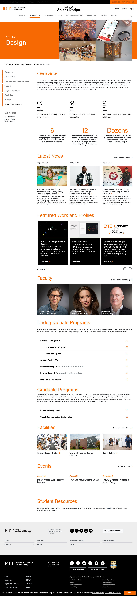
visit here (53, 510)
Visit (123, 2)
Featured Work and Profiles (17, 81)
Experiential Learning (53, 15)
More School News (122, 158)
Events (8, 99)
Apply (128, 2)
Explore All (42, 269)
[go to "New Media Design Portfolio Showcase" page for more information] (53, 229)
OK (129, 592)
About (7, 576)
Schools (36, 64)
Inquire (40, 110)
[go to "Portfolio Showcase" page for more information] (85, 229)
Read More (53, 261)
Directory (124, 9)
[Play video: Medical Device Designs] (116, 229)
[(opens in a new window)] (72, 531)
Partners (58, 2)
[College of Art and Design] (18, 531)
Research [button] (91, 15)
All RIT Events (124, 466)
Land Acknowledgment (76, 580)
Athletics (29, 584)
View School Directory (120, 280)
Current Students (21, 2)
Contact (114, 15)
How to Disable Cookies (113, 593)
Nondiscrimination (107, 582)
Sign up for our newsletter (112, 531)
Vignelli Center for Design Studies (85, 89)
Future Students (8, 2)
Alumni (51, 2)
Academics (28, 64)
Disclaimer (73, 582)
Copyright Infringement (109, 584)
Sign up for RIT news (97, 569)
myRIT (132, 9)
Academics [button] (34, 15)
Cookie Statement (98, 593)
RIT (6, 64)
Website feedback (78, 569)
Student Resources (13, 104)
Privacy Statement (107, 587)
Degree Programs (12, 90)
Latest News (10, 76)
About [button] (21, 15)
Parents (31, 2)
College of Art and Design (16, 64)
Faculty (104, 15)
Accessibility (73, 587)
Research (29, 576)
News (117, 9)
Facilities (9, 95)
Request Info (116, 2)
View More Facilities (121, 428)
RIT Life (28, 580)
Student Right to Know (108, 580)
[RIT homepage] (14, 8)
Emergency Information (76, 584)
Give (133, 2)
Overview (9, 72)
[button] (130, 15)
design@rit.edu (10, 119)
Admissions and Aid (74, 15)
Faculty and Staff (42, 2)
